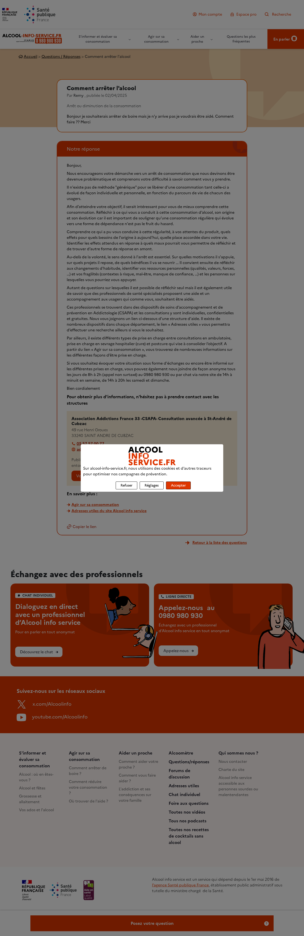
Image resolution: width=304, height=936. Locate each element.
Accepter (178, 485)
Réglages (152, 485)
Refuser (126, 485)
